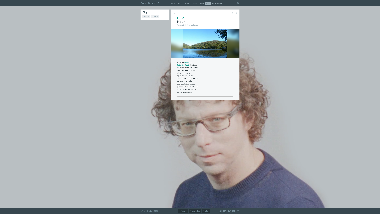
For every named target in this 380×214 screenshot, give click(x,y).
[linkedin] (224, 211)
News (202, 3)
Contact (206, 211)
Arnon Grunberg (150, 3)
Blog (208, 3)
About (187, 3)
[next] (236, 13)
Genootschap (217, 3)
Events (194, 3)
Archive (155, 17)
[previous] (232, 13)
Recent (146, 17)
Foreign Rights (195, 211)
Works (180, 3)
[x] (238, 211)
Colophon (183, 211)
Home (173, 3)
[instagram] (220, 211)
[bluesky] (229, 211)
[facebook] (233, 211)
